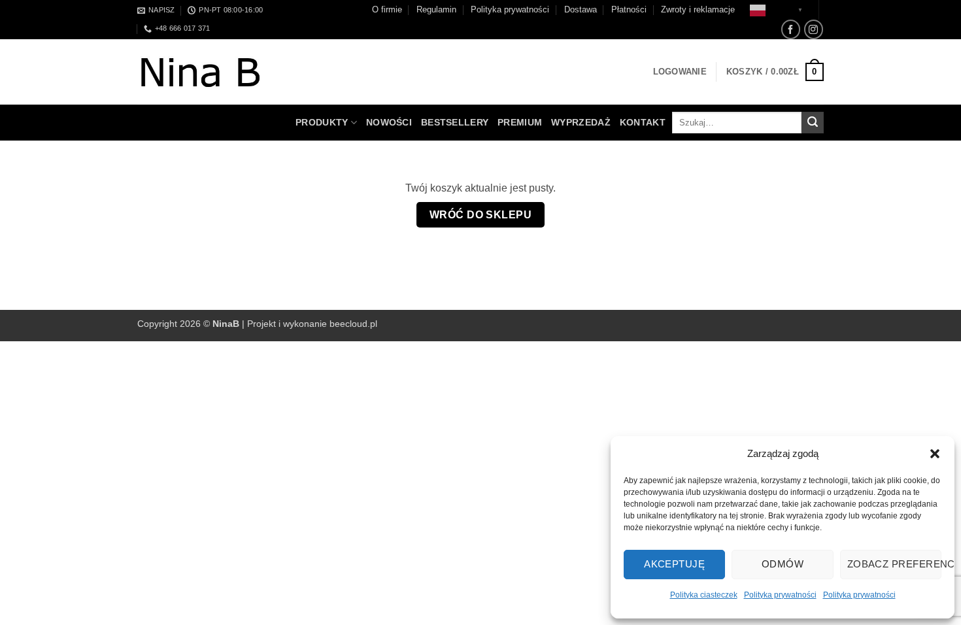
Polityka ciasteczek (703, 595)
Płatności (629, 9)
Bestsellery (454, 122)
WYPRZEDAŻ (581, 122)
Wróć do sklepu (481, 214)
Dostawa (580, 9)
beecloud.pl (353, 323)
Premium (519, 122)
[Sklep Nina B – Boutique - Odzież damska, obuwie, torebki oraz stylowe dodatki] (213, 72)
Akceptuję (674, 563)
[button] (934, 453)
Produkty (321, 122)
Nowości (389, 122)
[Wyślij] (812, 123)
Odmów (782, 563)
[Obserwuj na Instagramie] (813, 29)
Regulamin (436, 9)
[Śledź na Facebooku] (790, 29)
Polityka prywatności (780, 595)
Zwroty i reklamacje (698, 9)
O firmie (387, 9)
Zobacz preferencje (894, 563)
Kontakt (643, 122)
